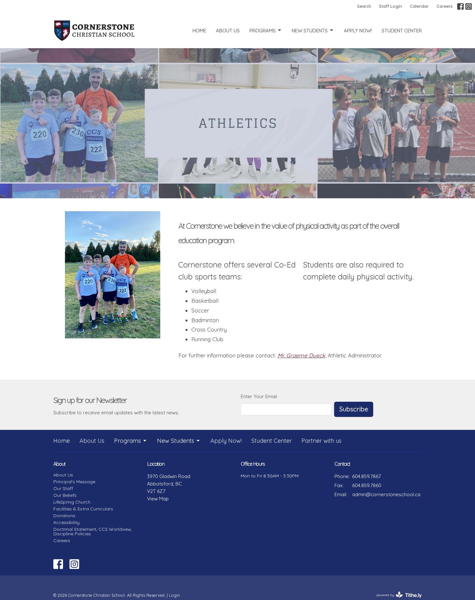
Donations (64, 515)
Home (199, 30)
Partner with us (321, 440)
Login (174, 595)
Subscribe (353, 409)
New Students (310, 30)
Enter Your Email (259, 396)
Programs (262, 30)
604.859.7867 (366, 476)
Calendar (419, 6)
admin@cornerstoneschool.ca (386, 494)
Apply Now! (358, 30)
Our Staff (63, 488)
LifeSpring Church (71, 502)
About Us (228, 30)
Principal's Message (74, 482)
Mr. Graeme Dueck (301, 355)
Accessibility (66, 522)
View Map (158, 499)
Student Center (402, 30)
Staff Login (390, 6)
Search (364, 6)
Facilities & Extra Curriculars (83, 509)
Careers (444, 6)
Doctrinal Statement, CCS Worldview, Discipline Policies (92, 531)
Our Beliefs (65, 495)
